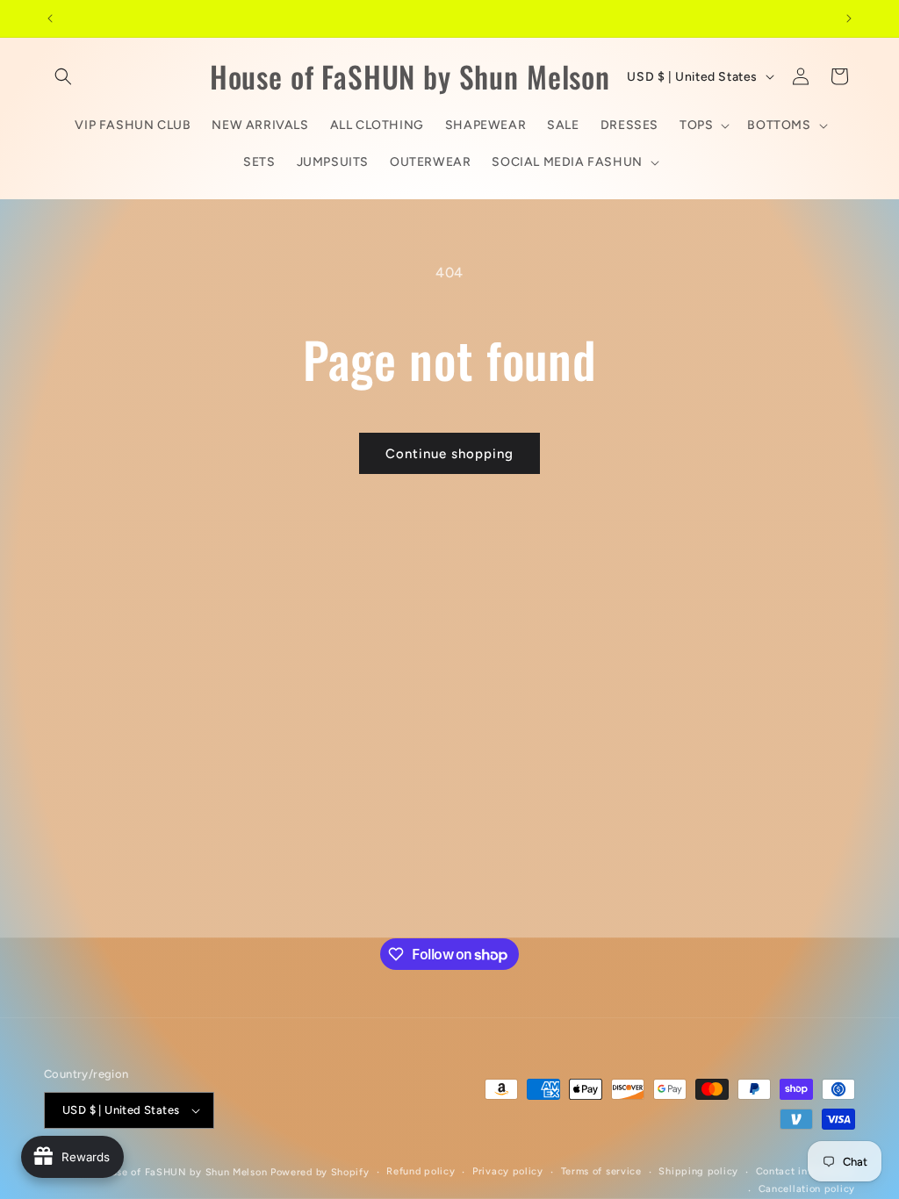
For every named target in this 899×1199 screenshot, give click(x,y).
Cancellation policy (807, 1189)
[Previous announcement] (50, 18)
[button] (63, 76)
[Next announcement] (849, 18)
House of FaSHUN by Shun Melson (182, 1172)
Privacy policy (507, 1171)
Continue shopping (449, 454)
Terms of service (601, 1171)
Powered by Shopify (320, 1172)
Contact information (805, 1171)
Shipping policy (698, 1171)
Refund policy (420, 1171)
